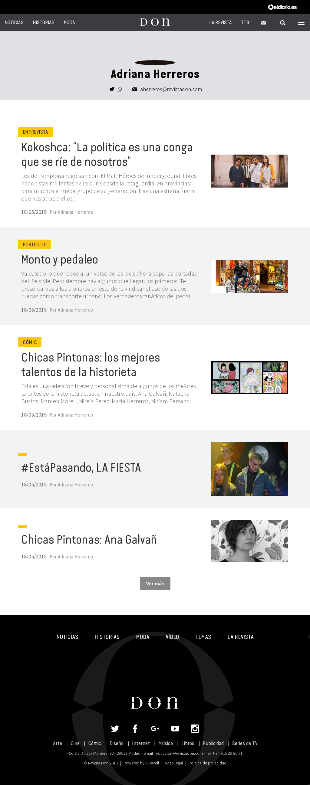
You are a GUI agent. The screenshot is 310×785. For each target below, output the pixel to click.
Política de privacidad (207, 763)
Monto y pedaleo (59, 259)
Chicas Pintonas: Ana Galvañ (89, 539)
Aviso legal (174, 763)
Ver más (155, 583)
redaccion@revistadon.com (179, 753)
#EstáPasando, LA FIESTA (81, 467)
